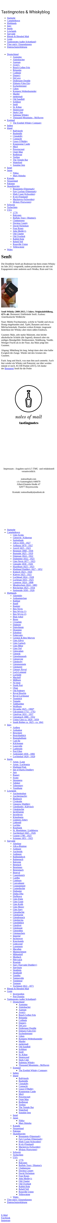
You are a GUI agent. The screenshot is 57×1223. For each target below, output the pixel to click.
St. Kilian (17, 107)
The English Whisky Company (27, 123)
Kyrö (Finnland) (20, 196)
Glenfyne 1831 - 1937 (23, 714)
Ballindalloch (19, 856)
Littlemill (17, 822)
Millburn (17, 680)
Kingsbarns (18, 817)
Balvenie (17, 862)
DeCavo (17, 78)
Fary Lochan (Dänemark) (24, 191)
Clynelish (17, 622)
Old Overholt (19, 236)
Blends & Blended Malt (18, 36)
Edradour (17, 632)
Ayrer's (16, 65)
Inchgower (18, 938)
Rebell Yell (18, 241)
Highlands (12, 23)
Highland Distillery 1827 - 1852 (27, 569)
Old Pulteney (19, 690)
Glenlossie (18, 928)
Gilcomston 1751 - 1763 (24, 711)
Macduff (17, 677)
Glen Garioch (19, 643)
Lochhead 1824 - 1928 (23, 577)
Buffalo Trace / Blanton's (24, 218)
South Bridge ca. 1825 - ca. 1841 (28, 722)
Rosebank (17, 827)
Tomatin (16, 701)
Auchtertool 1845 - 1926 (24, 833)
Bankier (16, 606)
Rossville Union (20, 244)
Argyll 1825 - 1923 (22, 548)
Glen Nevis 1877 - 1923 (24, 561)
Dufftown (17, 896)
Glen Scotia (18, 535)
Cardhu (16, 878)
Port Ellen (17, 751)
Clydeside (17, 801)
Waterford (17, 162)
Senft (15, 104)
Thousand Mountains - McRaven (28, 117)
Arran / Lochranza (21, 764)
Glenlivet (17, 925)
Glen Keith (18, 904)
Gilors (16, 88)
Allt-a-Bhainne (20, 846)
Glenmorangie (19, 664)
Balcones (17, 215)
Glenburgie (18, 915)
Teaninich (17, 698)
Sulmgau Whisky (21, 115)
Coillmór (17, 73)
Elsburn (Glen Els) (21, 83)
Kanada (10, 178)
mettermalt (18, 96)
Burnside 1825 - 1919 (23, 553)
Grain (9, 39)
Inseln (10, 28)
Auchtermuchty (20, 796)
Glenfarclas (18, 920)
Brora (15, 619)
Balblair (16, 601)
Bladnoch (17, 798)
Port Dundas (18, 996)
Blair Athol (18, 616)
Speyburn (17, 967)
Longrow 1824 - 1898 (23, 582)
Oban (15, 688)
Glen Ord (17, 648)
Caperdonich (19, 875)
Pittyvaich (17, 959)
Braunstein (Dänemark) (23, 189)
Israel (9, 167)
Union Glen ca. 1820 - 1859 (26, 719)
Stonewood (18, 109)
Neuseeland (12, 181)
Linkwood (18, 944)
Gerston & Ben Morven (24, 638)
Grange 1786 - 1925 (22, 835)
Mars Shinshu (19, 175)
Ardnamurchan (20, 598)
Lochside (17, 674)
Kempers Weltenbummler (24, 91)
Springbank (18, 540)
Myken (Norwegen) (22, 202)
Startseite (11, 18)
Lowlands (11, 31)
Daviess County (20, 223)
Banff (15, 603)
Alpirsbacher (19, 59)
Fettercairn (18, 635)
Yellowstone (18, 247)
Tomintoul (17, 980)
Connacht (17, 138)
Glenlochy (18, 661)
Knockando (18, 941)
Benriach (17, 864)
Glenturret (17, 667)
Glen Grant (18, 901)
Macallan (17, 949)
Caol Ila (16, 740)
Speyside (11, 34)
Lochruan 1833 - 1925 (23, 580)
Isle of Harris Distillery (23, 769)
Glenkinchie (18, 809)
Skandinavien (13, 186)
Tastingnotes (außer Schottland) (21, 41)
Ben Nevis (18, 609)
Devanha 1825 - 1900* (23, 709)
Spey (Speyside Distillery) (25, 965)
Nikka (16, 173)
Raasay (16, 775)
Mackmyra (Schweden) (23, 199)
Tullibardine (18, 703)
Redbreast (17, 154)
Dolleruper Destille (21, 80)
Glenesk (16, 653)
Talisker (16, 783)
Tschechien (12, 207)
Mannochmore (19, 951)
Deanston (17, 630)
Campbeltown (13, 20)
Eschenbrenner (20, 86)
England (11, 120)
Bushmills (17, 133)
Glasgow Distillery (21, 804)
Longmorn (18, 946)
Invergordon (18, 994)
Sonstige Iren (19, 165)
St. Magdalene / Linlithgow (25, 830)
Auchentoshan (19, 793)
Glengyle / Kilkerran (22, 537)
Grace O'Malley (20, 141)
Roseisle (17, 962)
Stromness (17, 780)
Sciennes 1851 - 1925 (23, 838)
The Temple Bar (20, 160)
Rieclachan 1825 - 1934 (24, 587)
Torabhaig (17, 788)
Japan (9, 170)
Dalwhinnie (18, 627)
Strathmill (17, 973)
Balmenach (18, 859)
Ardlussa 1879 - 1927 (23, 545)
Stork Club (18, 112)
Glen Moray (18, 907)
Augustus (17, 57)
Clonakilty (18, 136)
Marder (16, 94)
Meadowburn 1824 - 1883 (25, 585)
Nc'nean (16, 682)
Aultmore (17, 854)
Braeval (16, 872)
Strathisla (17, 970)
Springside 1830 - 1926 (23, 590)
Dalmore (17, 624)
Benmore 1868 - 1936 (23, 551)
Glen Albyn (18, 640)
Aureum (16, 62)
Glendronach (19, 917)
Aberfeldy (17, 595)
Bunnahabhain (19, 738)
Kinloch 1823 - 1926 (22, 572)
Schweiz (11, 204)
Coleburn (17, 880)
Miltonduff (18, 954)
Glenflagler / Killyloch (23, 806)
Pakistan (11, 183)
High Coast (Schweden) (24, 194)
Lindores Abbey (20, 820)
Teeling (16, 157)
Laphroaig (17, 748)
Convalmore (18, 883)
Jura (15, 772)
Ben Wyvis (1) (19, 611)
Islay (9, 26)
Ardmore (17, 849)
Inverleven (18, 814)
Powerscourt (18, 149)
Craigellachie (19, 888)
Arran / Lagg (19, 762)
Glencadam (18, 651)
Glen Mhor (18, 645)
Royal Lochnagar (21, 696)
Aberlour (17, 843)
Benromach (18, 870)
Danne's (16, 75)
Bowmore (17, 733)
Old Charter (18, 233)
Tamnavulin (18, 978)
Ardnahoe (17, 730)
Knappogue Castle (21, 144)
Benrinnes (17, 867)
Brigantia (17, 70)
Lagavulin (17, 746)
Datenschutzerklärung (17, 47)
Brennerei (9, 368)
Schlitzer (17, 102)
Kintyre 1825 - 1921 (22, 574)
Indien (10, 125)
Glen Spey (18, 909)
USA (9, 210)
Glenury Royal (20, 669)
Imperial (16, 936)
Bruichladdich (19, 735)
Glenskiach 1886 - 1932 (24, 717)
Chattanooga (19, 220)
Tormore (17, 983)
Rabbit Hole (18, 239)
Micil (15, 146)
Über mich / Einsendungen (19, 44)
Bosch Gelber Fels (21, 67)
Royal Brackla (19, 693)
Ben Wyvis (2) (19, 614)
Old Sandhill (19, 99)
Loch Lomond (19, 672)
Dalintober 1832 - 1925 (23, 558)
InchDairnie (18, 812)
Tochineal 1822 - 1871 (23, 986)
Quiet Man (18, 152)
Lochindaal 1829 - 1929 (24, 756)
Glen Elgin (18, 899)
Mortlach (17, 957)
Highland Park (19, 767)
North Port (18, 685)
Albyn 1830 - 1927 (22, 543)
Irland (9, 128)
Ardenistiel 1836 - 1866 (24, 754)
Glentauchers (19, 933)
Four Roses (18, 228)
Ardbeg (16, 727)
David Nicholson (21, 225)
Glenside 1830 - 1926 (23, 564)
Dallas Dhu (18, 893)
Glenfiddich (18, 922)
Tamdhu (16, 975)
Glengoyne (18, 659)
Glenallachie (18, 912)
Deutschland (13, 54)
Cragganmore (19, 885)
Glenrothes (18, 930)
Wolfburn (17, 706)
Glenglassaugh (19, 656)
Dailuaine (17, 891)
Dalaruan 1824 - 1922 (23, 556)
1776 (15, 212)
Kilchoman (18, 743)
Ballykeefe (18, 131)
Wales (10, 249)
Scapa (15, 777)
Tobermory (18, 785)
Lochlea (16, 825)
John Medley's (19, 231)
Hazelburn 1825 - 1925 (23, 566)
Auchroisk (18, 851)
